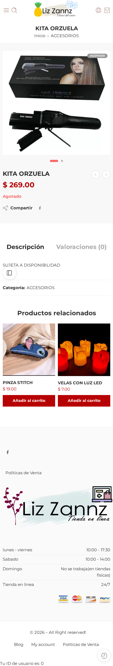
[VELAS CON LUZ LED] (84, 350)
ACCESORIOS (65, 35)
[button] (29, 401)
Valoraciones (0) (81, 247)
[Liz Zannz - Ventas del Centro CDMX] (56, 10)
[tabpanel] (56, 104)
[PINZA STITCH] (29, 350)
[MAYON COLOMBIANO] (96, 175)
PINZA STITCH (18, 382)
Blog (18, 644)
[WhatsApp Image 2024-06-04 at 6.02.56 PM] (56, 103)
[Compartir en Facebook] (40, 208)
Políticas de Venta (23, 472)
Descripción (25, 247)
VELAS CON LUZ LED (80, 382)
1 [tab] (54, 165)
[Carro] (107, 10)
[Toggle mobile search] (14, 10)
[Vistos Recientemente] (104, 655)
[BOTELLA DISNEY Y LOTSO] (106, 175)
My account (43, 644)
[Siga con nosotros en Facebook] (7, 452)
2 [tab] (62, 165)
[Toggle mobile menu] (6, 10)
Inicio (39, 35)
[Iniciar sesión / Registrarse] (98, 10)
